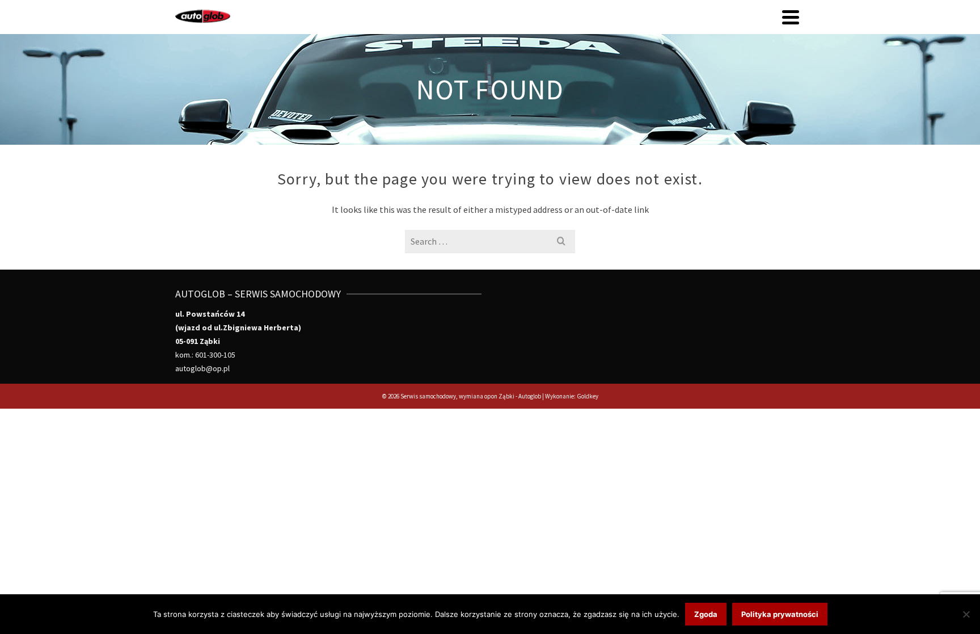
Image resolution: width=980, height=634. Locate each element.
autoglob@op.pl (202, 368)
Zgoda (705, 614)
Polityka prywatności (779, 614)
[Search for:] (490, 241)
